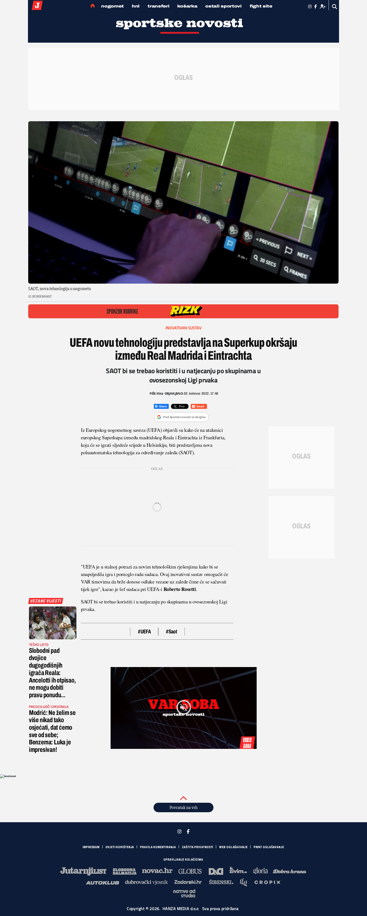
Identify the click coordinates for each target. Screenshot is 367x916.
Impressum (91, 847)
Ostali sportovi (223, 6)
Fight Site (261, 6)
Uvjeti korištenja (120, 847)
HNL (136, 6)
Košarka (187, 6)
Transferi (158, 6)
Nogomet (112, 6)
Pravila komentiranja (158, 847)
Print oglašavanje (269, 847)
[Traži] (335, 6)
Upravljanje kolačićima (183, 859)
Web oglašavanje (233, 847)
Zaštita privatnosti (197, 847)
